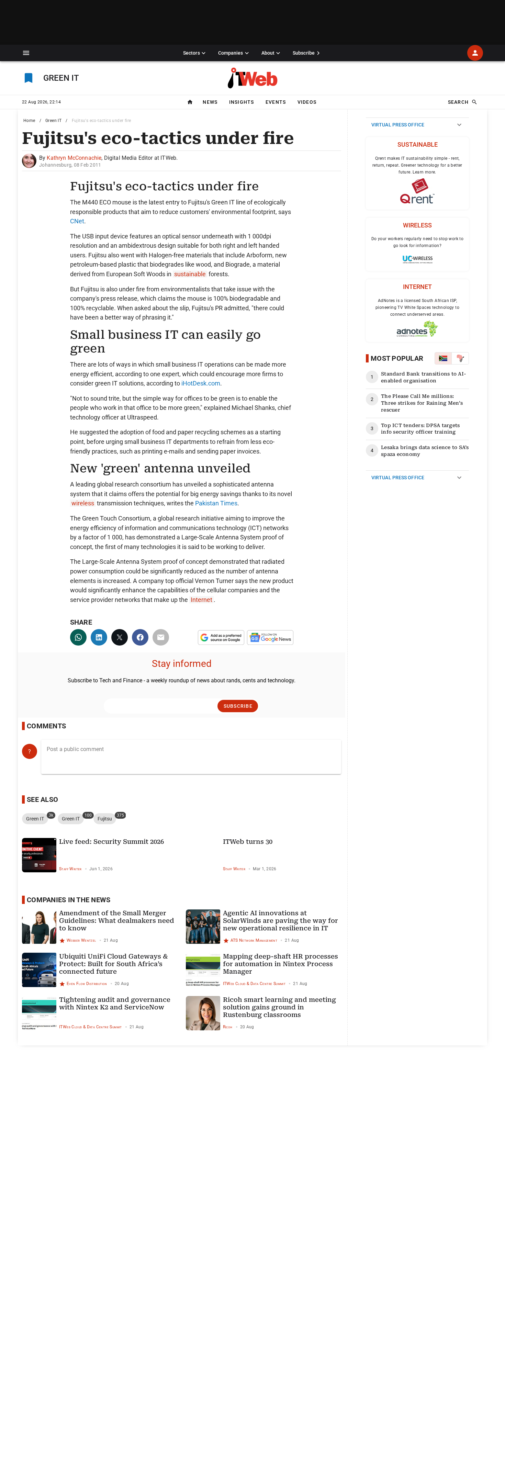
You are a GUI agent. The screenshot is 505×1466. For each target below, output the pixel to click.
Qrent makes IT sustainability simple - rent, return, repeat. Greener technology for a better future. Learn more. (417, 165)
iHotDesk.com (200, 383)
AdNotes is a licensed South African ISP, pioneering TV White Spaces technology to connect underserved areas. (417, 307)
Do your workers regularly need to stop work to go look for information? (417, 242)
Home (29, 120)
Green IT (53, 120)
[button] (26, 53)
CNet (77, 221)
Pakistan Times (216, 503)
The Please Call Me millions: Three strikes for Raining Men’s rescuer (422, 403)
